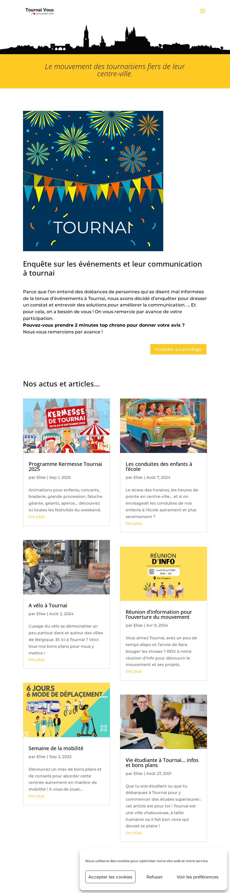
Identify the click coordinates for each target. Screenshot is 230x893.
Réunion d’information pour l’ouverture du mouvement (159, 614)
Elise (41, 477)
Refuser (154, 877)
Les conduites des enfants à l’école (159, 466)
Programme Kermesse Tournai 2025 (65, 466)
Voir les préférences (198, 877)
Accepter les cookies (110, 877)
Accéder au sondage (178, 349)
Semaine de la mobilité (56, 748)
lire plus (37, 516)
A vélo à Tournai (48, 605)
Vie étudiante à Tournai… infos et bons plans (162, 762)
